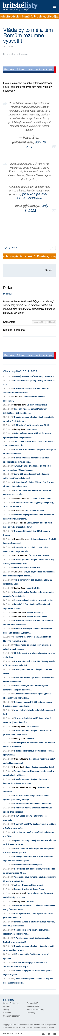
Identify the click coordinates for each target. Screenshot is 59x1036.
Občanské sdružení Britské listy (33, 1024)
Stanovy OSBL (33, 1003)
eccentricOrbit (33, 587)
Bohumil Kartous (21, 539)
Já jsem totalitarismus (37, 404)
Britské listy (24, 6)
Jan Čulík (18, 396)
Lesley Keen (19, 429)
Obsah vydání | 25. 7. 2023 (20, 371)
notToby (30, 901)
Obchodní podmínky (11, 1015)
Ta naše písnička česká (41, 498)
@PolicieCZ (28, 194)
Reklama (7, 1012)
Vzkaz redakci (33, 1006)
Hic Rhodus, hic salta (34, 510)
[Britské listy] (29, 70)
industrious (32, 429)
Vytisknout (12, 247)
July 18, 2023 (35, 208)
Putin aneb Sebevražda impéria (28, 864)
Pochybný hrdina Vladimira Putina (29, 889)
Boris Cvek (19, 510)
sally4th (30, 738)
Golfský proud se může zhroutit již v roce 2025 (34, 376)
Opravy (6, 1009)
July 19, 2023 (36, 144)
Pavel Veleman (20, 555)
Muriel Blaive (20, 404)
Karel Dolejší (20, 522)
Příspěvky (31, 1012)
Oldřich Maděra (21, 758)
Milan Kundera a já (35, 612)
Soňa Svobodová (21, 498)
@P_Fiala (41, 194)
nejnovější (38, 322)
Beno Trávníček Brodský (25, 787)
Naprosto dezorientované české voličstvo (32, 803)
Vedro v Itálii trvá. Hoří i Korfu (27, 567)
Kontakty (7, 1006)
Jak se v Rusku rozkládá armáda (29, 885)
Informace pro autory (35, 1009)
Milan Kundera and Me (37, 616)
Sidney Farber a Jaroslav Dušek (39, 767)
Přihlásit (7, 293)
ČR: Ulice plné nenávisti (39, 555)
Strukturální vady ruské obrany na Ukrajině (33, 600)
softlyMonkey (33, 726)
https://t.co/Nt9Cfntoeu (29, 198)
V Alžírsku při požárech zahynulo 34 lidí (31, 425)
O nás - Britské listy (11, 1003)
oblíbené (51, 322)
